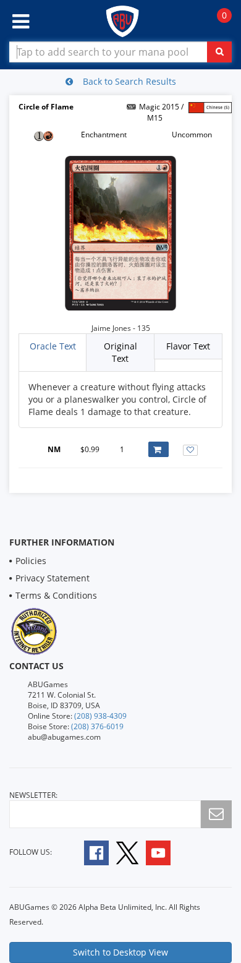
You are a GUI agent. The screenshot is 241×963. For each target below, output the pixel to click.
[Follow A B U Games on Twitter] (127, 851)
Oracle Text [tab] (53, 346)
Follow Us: (30, 852)
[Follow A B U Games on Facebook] (88, 851)
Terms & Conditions (56, 595)
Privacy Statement (52, 578)
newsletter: (33, 795)
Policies (30, 561)
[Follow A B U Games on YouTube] (166, 851)
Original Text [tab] (120, 352)
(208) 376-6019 (97, 726)
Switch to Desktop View (120, 952)
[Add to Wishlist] (190, 450)
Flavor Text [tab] (188, 346)
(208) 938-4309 (100, 716)
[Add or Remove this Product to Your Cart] (158, 449)
